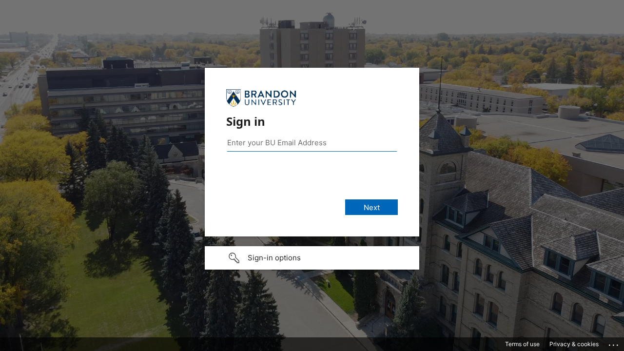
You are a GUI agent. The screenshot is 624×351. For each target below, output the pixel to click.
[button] (312, 258)
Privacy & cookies (574, 344)
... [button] (614, 343)
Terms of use (522, 344)
